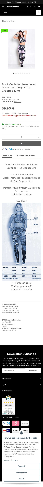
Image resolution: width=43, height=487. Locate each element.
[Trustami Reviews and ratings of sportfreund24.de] (8, 405)
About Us (7, 460)
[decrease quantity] (4, 137)
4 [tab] (20, 73)
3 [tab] (18, 73)
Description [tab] (7, 156)
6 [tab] (24, 73)
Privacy (15, 460)
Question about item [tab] (25, 156)
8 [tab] (29, 73)
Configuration (21, 472)
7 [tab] (27, 73)
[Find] (38, 12)
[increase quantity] (38, 137)
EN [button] (28, 6)
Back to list (6, 21)
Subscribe (33, 371)
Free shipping (23, 113)
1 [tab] (13, 73)
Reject (21, 479)
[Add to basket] (3, 28)
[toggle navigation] (3, 5)
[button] (35, 6)
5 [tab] (22, 73)
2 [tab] (16, 73)
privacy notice (14, 363)
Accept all (21, 466)
